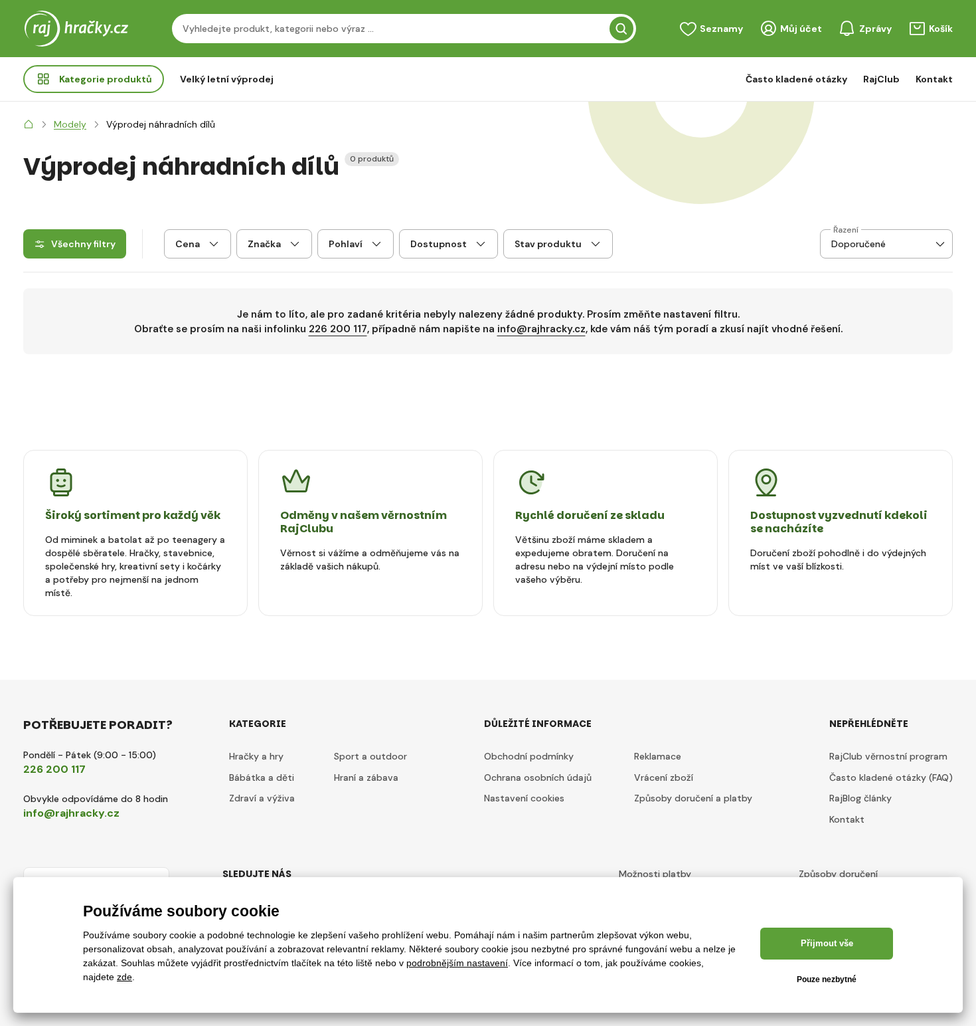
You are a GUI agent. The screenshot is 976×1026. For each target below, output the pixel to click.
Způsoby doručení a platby (693, 798)
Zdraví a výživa (262, 798)
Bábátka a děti (261, 777)
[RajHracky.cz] (28, 124)
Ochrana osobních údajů (538, 777)
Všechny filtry (83, 244)
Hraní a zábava (366, 777)
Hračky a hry (256, 756)
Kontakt (934, 79)
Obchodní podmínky (529, 756)
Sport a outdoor (370, 756)
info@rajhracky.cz (541, 329)
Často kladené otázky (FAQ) (891, 777)
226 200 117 (338, 329)
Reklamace (657, 756)
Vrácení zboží (663, 777)
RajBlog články (860, 798)
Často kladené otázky (796, 79)
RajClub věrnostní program (888, 756)
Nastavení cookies (524, 798)
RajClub (881, 79)
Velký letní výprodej (227, 79)
